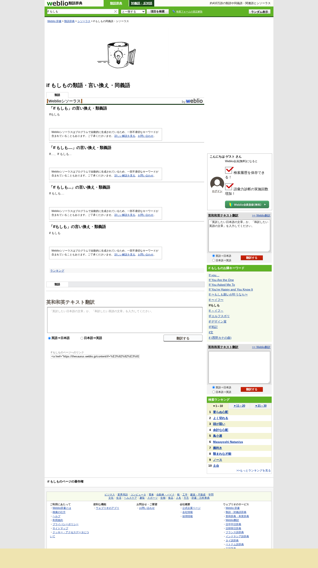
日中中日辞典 (233, 524)
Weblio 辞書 (54, 21)
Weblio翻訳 (232, 520)
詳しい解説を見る (124, 136)
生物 (162, 498)
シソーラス (83, 21)
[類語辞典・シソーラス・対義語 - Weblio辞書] (57, 4)
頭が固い (219, 424)
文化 (111, 498)
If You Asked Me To (222, 284)
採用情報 (187, 516)
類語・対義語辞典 (236, 512)
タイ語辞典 (232, 540)
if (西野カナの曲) (220, 337)
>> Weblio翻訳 (261, 215)
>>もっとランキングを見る (253, 470)
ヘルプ (56, 516)
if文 (211, 332)
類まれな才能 (222, 453)
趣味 (142, 498)
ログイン (217, 191)
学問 (211, 494)
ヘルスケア (130, 498)
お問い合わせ (145, 136)
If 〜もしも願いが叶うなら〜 (228, 294)
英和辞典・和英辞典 (237, 516)
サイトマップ (60, 528)
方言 (186, 498)
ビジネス (109, 494)
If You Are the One (221, 280)
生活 (118, 498)
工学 (185, 494)
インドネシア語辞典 (237, 536)
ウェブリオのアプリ (107, 508)
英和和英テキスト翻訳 (70, 302)
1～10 (218, 406)
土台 (216, 465)
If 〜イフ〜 (216, 300)
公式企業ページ (191, 508)
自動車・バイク (165, 494)
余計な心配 (220, 430)
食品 (170, 498)
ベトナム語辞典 (235, 544)
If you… (214, 275)
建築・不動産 (198, 494)
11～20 (239, 405)
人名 (178, 498)
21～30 (261, 405)
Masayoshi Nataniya (228, 442)
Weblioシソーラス (64, 101)
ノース (217, 460)
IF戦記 (213, 327)
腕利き (217, 448)
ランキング (57, 270)
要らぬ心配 (220, 412)
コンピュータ (138, 494)
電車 (151, 494)
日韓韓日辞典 (233, 528)
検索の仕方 (59, 512)
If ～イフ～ (216, 310)
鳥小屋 (217, 435)
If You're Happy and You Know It (231, 289)
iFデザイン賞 (217, 321)
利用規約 (58, 520)
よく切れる (220, 418)
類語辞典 (116, 3)
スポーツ (152, 498)
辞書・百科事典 (200, 498)
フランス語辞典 (235, 532)
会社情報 (187, 512)
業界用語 (122, 494)
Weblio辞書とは (62, 508)
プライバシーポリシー (66, 524)
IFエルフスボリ (219, 316)
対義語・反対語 (141, 3)
